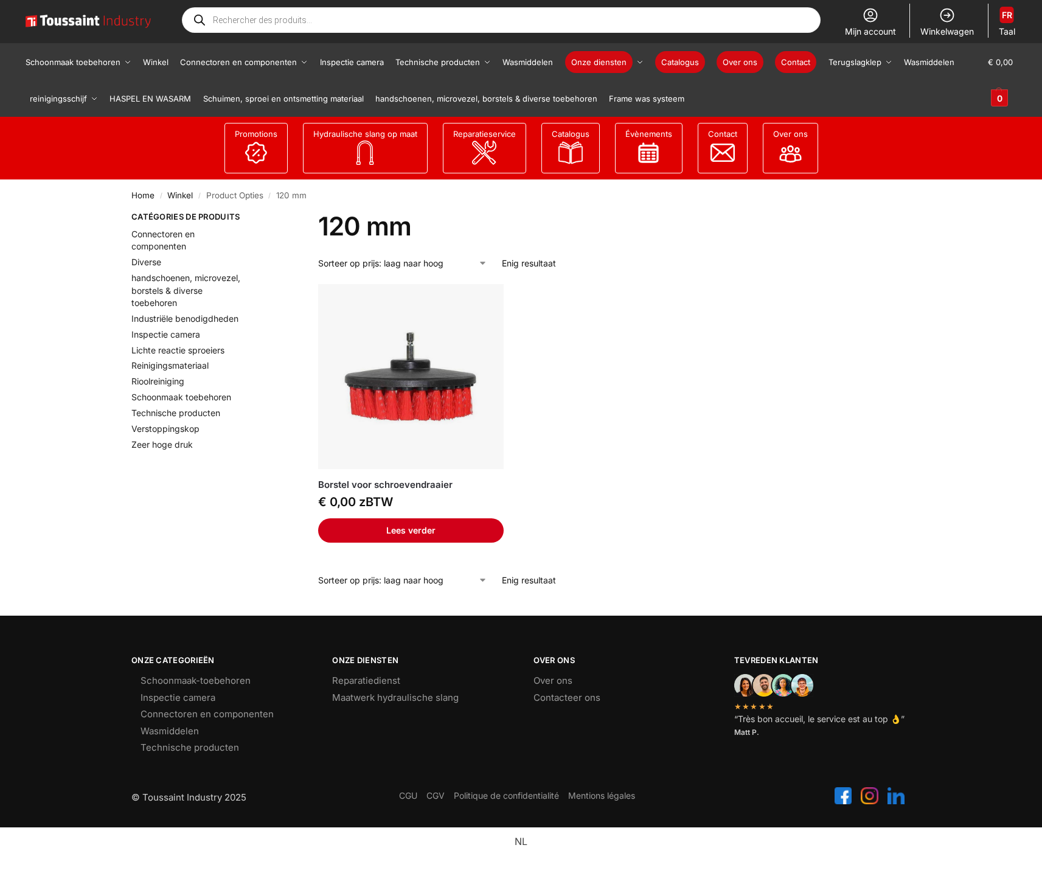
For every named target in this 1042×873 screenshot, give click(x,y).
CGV (435, 795)
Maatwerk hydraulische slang (395, 697)
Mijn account (870, 31)
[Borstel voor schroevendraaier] (410, 376)
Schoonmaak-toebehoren (196, 680)
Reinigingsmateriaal (170, 365)
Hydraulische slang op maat (365, 134)
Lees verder (411, 530)
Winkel (180, 195)
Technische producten (175, 413)
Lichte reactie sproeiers (177, 350)
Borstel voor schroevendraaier (385, 484)
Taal (1007, 23)
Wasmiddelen (170, 731)
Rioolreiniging (157, 381)
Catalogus (570, 134)
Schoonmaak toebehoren (181, 397)
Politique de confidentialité (506, 795)
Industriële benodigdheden (184, 318)
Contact (722, 134)
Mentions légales (601, 795)
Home (143, 195)
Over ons (790, 134)
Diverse (146, 262)
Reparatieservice (484, 134)
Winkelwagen (947, 31)
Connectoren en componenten (207, 714)
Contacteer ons (566, 697)
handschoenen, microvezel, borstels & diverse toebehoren (185, 290)
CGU (408, 795)
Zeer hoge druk (162, 444)
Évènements (648, 134)
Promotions (256, 134)
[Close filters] (267, 218)
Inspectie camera (165, 334)
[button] (1002, 80)
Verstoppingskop (165, 428)
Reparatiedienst (366, 680)
